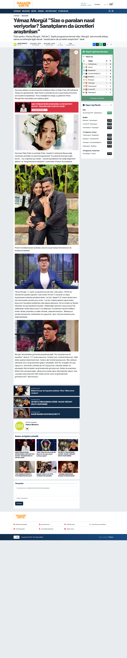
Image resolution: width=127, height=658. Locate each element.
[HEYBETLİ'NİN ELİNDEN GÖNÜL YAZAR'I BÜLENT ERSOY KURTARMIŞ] (68, 445)
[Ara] (110, 11)
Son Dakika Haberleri (47, 529)
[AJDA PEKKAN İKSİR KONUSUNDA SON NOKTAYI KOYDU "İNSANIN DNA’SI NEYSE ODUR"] (25, 445)
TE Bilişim (110, 537)
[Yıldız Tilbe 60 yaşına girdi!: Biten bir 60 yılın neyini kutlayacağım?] (47, 445)
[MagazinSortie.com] (23, 4)
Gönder (19, 503)
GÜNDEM (17, 11)
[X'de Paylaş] (97, 44)
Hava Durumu (45, 524)
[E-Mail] (27, 428)
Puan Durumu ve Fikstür (99, 524)
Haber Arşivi (70, 529)
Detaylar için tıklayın (97, 98)
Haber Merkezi (32, 425)
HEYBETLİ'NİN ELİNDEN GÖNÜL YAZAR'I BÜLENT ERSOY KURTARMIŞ (66, 454)
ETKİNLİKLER (63, 11)
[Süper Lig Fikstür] (111, 105)
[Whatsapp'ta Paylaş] (100, 44)
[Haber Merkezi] (19, 426)
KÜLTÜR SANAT (51, 11)
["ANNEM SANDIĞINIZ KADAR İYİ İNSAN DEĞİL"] (68, 467)
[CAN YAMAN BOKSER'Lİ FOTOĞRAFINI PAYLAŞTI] (25, 467)
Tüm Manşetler (20, 529)
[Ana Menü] (112, 11)
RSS (17, 537)
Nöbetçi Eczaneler (21, 524)
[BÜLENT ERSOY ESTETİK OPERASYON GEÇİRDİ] (47, 467)
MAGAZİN (26, 11)
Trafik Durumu (70, 524)
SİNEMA (41, 11)
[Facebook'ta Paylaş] (94, 44)
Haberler (16, 16)
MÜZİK (33, 11)
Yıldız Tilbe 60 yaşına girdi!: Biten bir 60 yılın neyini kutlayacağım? (46, 454)
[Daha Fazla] (104, 44)
